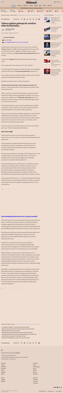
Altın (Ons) (50, 10)
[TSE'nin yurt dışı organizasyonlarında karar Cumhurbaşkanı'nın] (47, 62)
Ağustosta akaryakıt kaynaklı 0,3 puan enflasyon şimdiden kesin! (18, 329)
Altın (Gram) (41, 10)
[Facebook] (53, 387)
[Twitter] (55, 387)
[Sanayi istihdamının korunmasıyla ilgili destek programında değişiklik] (47, 53)
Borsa (4, 10)
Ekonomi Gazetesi (5, 15)
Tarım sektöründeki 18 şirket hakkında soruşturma (56, 29)
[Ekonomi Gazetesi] (31, 2)
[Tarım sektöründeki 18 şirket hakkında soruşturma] (47, 29)
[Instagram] (59, 387)
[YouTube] (57, 387)
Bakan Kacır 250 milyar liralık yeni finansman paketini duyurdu (56, 36)
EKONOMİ (17, 353)
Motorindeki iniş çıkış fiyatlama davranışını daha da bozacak (17, 332)
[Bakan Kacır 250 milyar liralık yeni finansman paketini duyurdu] (47, 37)
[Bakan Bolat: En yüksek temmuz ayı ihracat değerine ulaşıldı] (47, 45)
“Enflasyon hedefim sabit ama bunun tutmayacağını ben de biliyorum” (19, 334)
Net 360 (15, 390)
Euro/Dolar (32, 10)
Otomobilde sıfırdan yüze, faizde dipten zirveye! (14, 336)
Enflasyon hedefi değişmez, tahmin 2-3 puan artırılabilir (16, 337)
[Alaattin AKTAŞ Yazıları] (3, 29)
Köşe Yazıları (14, 15)
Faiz (58, 10)
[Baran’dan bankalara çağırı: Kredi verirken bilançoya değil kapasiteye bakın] (47, 71)
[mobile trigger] (3, 2)
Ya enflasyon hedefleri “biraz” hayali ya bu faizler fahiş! (15, 327)
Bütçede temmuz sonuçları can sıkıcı (11, 330)
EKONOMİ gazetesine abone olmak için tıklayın (31, 8)
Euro (22, 10)
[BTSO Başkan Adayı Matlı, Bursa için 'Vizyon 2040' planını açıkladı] (47, 19)
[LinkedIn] (61, 387)
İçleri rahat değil (8, 40)
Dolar (13, 10)
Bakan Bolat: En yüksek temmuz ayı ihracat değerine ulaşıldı (56, 44)
